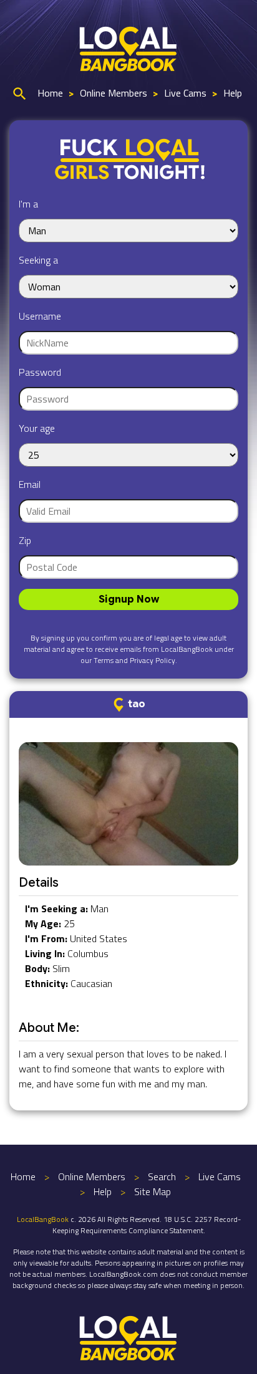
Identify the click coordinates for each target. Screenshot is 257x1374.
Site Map (152, 1191)
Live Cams (185, 92)
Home (50, 92)
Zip (25, 540)
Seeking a (38, 259)
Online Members (113, 92)
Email (30, 484)
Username (40, 315)
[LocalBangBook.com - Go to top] (128, 1336)
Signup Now (129, 599)
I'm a (28, 203)
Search (162, 1176)
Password (40, 372)
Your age (37, 428)
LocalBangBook (43, 1219)
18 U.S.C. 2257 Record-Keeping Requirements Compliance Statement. (146, 1224)
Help (232, 92)
